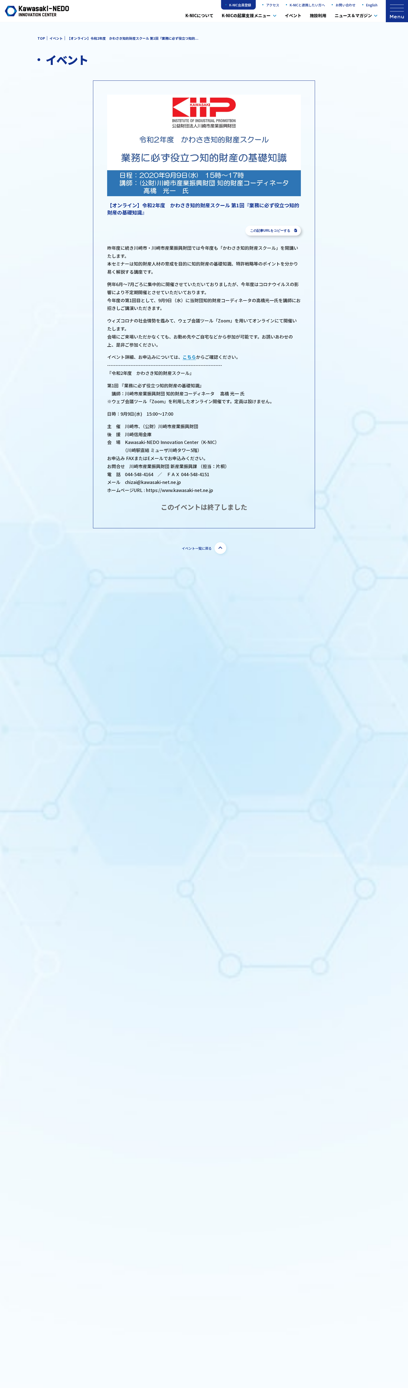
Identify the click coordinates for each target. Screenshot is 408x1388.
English (371, 5)
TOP (41, 38)
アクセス (272, 5)
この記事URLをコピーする (270, 231)
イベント (293, 15)
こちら (189, 357)
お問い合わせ (346, 5)
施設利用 (318, 15)
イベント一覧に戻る (197, 548)
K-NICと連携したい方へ (307, 5)
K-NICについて (199, 15)
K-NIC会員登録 (240, 5)
